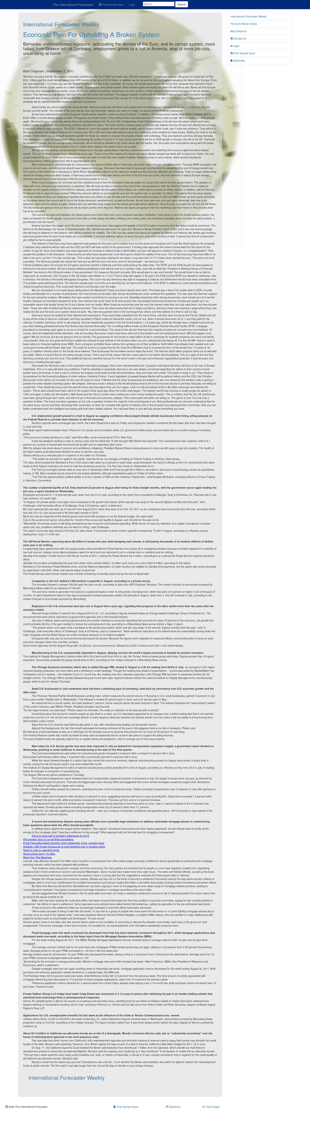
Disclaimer (174, 1106)
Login (132, 4)
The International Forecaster (73, 4)
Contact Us (239, 38)
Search (182, 4)
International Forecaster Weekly (61, 24)
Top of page (212, 1106)
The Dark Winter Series (243, 23)
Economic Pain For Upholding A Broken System (91, 34)
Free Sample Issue (112, 4)
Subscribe (239, 60)
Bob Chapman (238, 31)
